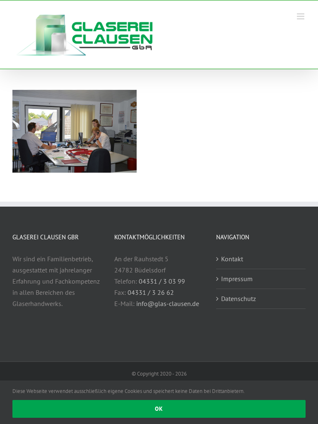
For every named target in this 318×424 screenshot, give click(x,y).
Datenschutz (238, 298)
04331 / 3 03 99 (162, 281)
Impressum (237, 279)
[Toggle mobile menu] (301, 16)
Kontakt (232, 259)
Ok (159, 408)
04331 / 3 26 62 (151, 292)
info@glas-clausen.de (167, 303)
